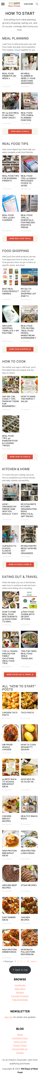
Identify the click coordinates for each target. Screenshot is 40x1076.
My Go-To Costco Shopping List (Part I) (28, 292)
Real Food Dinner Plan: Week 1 (9, 76)
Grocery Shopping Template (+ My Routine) (10, 329)
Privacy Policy (20, 1045)
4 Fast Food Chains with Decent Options (27, 615)
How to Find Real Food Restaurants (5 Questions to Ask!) (9, 617)
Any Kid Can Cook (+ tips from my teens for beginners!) (10, 401)
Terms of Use (20, 1042)
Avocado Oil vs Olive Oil (28, 780)
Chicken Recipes (25, 918)
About (20, 1034)
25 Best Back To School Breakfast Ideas (9, 783)
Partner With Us (20, 1049)
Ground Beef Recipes (9, 886)
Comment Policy (20, 1038)
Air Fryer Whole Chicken (7, 747)
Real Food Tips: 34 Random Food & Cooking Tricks (10, 441)
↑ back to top (20, 969)
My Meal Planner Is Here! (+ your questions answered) (28, 78)
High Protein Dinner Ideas (9, 950)
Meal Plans (20, 989)
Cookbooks (20, 985)
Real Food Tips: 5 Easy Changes (8, 217)
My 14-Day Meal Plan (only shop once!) (10, 115)
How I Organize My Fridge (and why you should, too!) (10, 509)
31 (28, 961)
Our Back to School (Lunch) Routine (9, 549)
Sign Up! (9, 1017)
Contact (20, 1053)
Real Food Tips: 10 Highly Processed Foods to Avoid (29, 181)
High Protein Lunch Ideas (28, 852)
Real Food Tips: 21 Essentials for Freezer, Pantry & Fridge (28, 221)
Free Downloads (20, 999)
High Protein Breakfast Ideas (9, 853)
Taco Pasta (27, 712)
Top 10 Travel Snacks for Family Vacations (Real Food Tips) (10, 657)
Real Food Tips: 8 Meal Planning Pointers (27, 116)
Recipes (20, 992)
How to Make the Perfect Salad (28, 399)
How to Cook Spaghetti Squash (28, 747)
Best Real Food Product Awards (10, 291)
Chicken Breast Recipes (6, 818)
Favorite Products (20, 996)
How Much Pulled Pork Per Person (28, 952)
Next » (34, 961)
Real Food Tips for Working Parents (10, 178)
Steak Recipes (29, 885)
